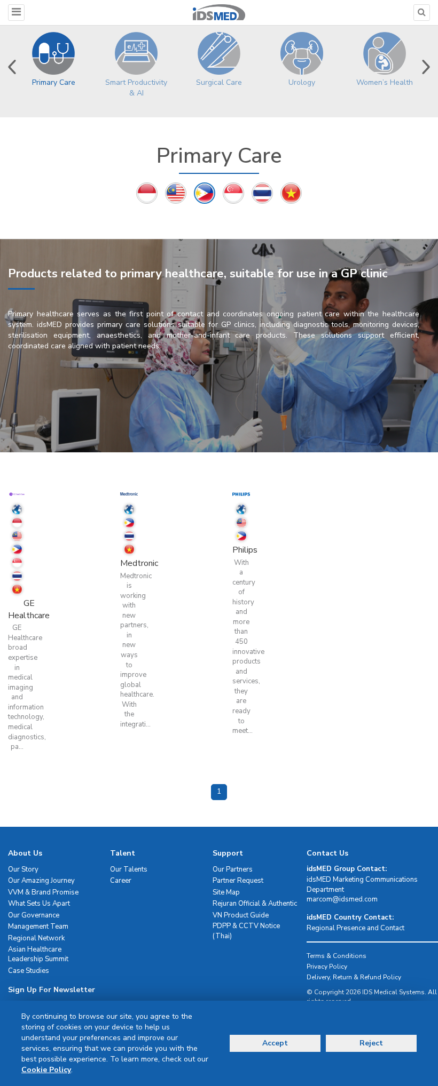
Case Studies (28, 971)
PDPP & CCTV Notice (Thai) (246, 931)
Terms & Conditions (336, 956)
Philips (244, 550)
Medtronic (139, 563)
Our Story (23, 869)
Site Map (226, 892)
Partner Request (238, 880)
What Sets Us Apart (39, 903)
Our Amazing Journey (41, 880)
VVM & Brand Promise (43, 892)
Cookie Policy (46, 1070)
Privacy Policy (327, 966)
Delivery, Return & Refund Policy (354, 977)
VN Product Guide (241, 915)
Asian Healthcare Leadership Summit (38, 954)
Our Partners (233, 869)
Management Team (38, 926)
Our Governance (33, 915)
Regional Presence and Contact (355, 928)
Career (120, 880)
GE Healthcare (29, 609)
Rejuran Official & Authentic (255, 903)
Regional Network (36, 938)
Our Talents (128, 869)
